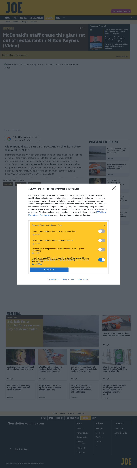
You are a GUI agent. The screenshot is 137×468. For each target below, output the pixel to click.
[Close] (114, 189)
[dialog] (68, 234)
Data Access (68, 279)
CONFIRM (49, 270)
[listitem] (68, 225)
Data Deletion (53, 279)
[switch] (101, 231)
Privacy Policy (84, 279)
